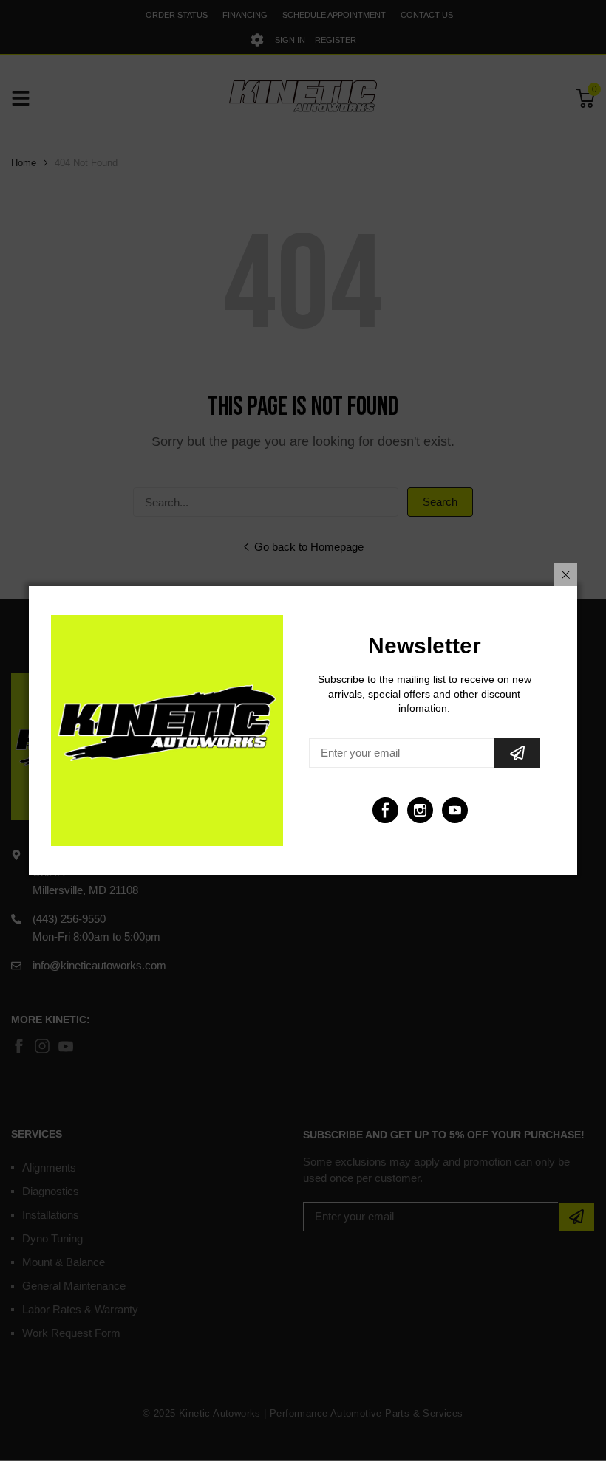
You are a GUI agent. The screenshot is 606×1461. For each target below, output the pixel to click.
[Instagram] (420, 810)
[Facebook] (385, 810)
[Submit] (517, 753)
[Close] (565, 574)
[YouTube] (455, 810)
